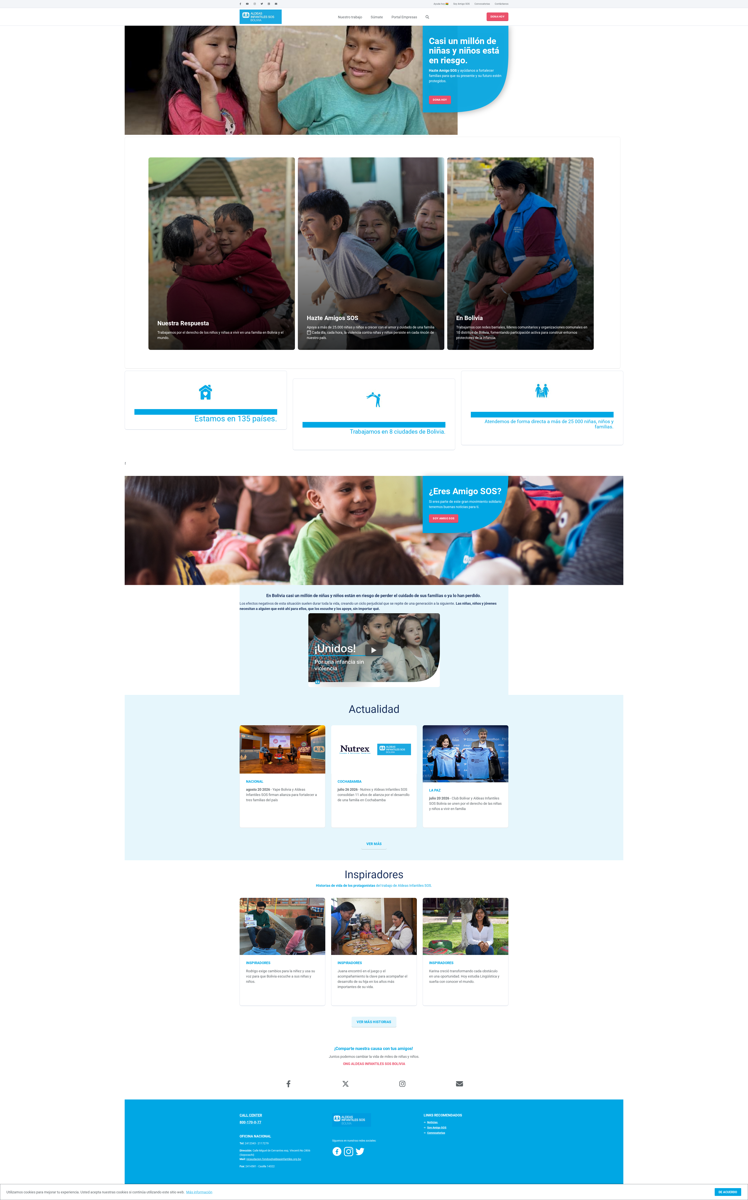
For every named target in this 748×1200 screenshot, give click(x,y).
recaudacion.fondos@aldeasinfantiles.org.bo (273, 1159)
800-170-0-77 (250, 1122)
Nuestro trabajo (350, 17)
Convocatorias (482, 4)
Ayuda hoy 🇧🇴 (441, 4)
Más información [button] (199, 1192)
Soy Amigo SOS (461, 4)
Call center (251, 1115)
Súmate (377, 17)
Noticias (432, 1122)
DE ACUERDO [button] (728, 1192)
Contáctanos (501, 4)
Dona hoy (497, 16)
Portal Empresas (404, 17)
